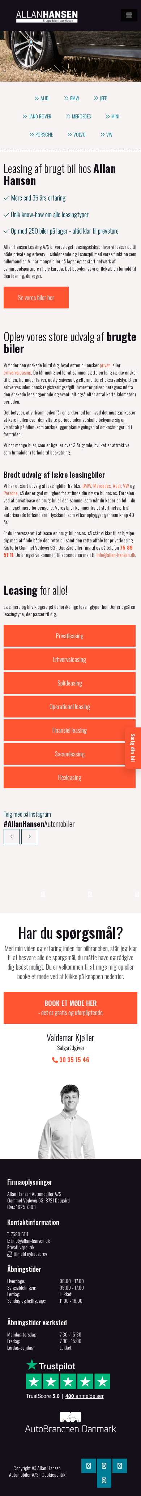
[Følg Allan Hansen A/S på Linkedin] (104, 1466)
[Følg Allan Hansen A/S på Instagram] (119, 1466)
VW (126, 485)
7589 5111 (19, 1234)
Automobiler (39, 823)
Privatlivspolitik (20, 1247)
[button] (129, 15)
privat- (105, 365)
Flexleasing (69, 777)
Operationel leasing (70, 706)
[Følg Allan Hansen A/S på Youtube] (104, 1480)
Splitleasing (69, 682)
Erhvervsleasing (69, 659)
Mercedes (102, 485)
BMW (86, 485)
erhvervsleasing (17, 372)
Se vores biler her (36, 297)
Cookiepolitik (53, 1474)
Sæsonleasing (70, 753)
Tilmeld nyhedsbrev (29, 1253)
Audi (117, 485)
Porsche (11, 493)
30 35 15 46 (73, 1059)
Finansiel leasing (69, 730)
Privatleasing (70, 635)
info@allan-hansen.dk (116, 554)
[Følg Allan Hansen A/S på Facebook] (88, 1466)
